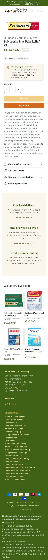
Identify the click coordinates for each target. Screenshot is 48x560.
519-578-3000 (32, 4)
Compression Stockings (16, 453)
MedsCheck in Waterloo (16, 417)
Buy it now (24, 105)
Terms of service (25, 509)
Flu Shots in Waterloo (15, 420)
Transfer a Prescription (15, 429)
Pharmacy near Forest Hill (16, 474)
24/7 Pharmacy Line (14, 477)
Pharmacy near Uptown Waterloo (20, 468)
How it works (22, 217)
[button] (41, 10)
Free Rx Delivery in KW (15, 426)
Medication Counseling (15, 444)
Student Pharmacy (13, 456)
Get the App (10, 404)
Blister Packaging (13, 432)
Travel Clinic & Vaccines (16, 447)
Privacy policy (34, 506)
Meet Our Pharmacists (15, 480)
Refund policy (22, 506)
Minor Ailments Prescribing (17, 450)
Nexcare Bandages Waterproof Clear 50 (33, 350)
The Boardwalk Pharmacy (23, 503)
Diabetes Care (11, 438)
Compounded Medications (17, 435)
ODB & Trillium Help (14, 465)
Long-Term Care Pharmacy (17, 459)
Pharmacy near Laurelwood (17, 471)
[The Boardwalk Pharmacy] (16, 10)
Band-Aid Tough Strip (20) (13, 350)
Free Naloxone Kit (13, 462)
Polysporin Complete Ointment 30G (13, 314)
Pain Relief (10, 441)
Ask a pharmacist (22, 243)
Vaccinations (11, 423)
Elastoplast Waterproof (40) (34, 314)
